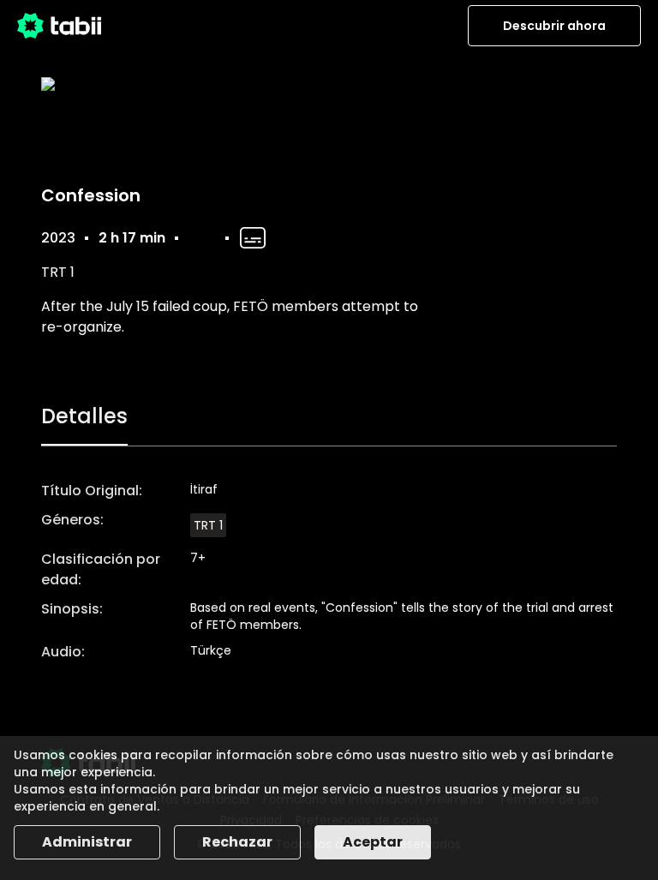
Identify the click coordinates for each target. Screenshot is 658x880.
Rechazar (237, 842)
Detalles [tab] (84, 416)
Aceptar (373, 842)
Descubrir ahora (554, 25)
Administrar (87, 842)
